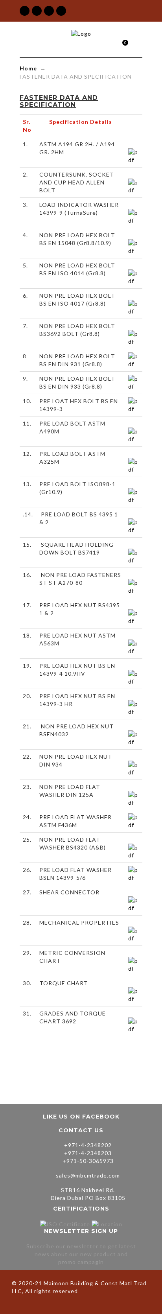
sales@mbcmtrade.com (88, 1175)
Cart (122, 43)
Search (136, 43)
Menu (95, 43)
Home (28, 68)
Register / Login (109, 43)
